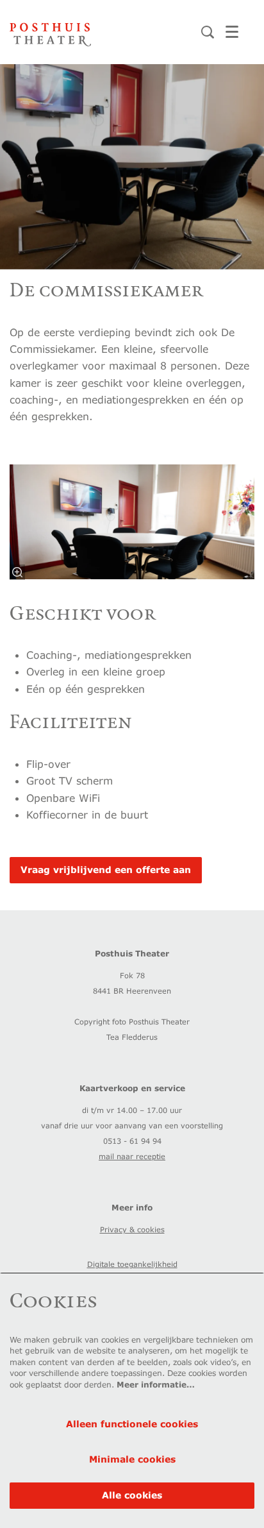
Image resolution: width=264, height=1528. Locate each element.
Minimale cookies (132, 1459)
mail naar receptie (132, 1156)
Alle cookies (132, 1495)
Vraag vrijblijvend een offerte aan (106, 869)
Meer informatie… (156, 1384)
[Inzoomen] (17, 572)
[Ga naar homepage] (50, 32)
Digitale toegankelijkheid (132, 1264)
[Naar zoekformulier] (207, 32)
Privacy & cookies (132, 1229)
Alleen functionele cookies (132, 1423)
